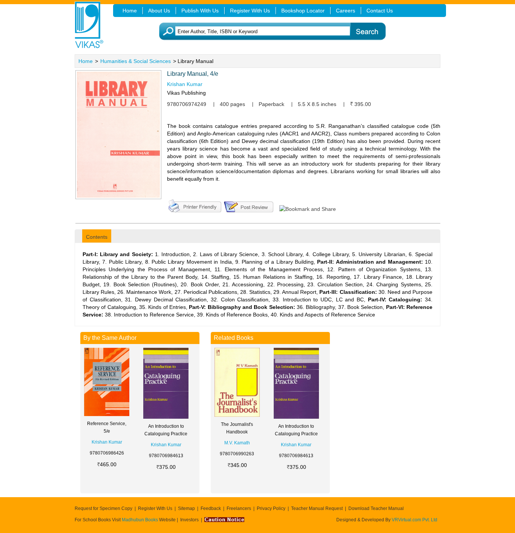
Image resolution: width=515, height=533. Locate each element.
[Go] (368, 31)
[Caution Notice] (224, 519)
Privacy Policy (271, 508)
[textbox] (269, 31)
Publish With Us (200, 11)
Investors (189, 519)
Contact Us (379, 11)
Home (85, 61)
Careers (345, 11)
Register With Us (155, 508)
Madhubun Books (140, 519)
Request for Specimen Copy (103, 508)
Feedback (211, 508)
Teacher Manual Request (317, 508)
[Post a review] (249, 205)
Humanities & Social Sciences (135, 61)
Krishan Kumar (184, 84)
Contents (96, 237)
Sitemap (186, 508)
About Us (159, 11)
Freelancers (239, 508)
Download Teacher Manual (376, 508)
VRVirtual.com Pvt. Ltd (414, 519)
